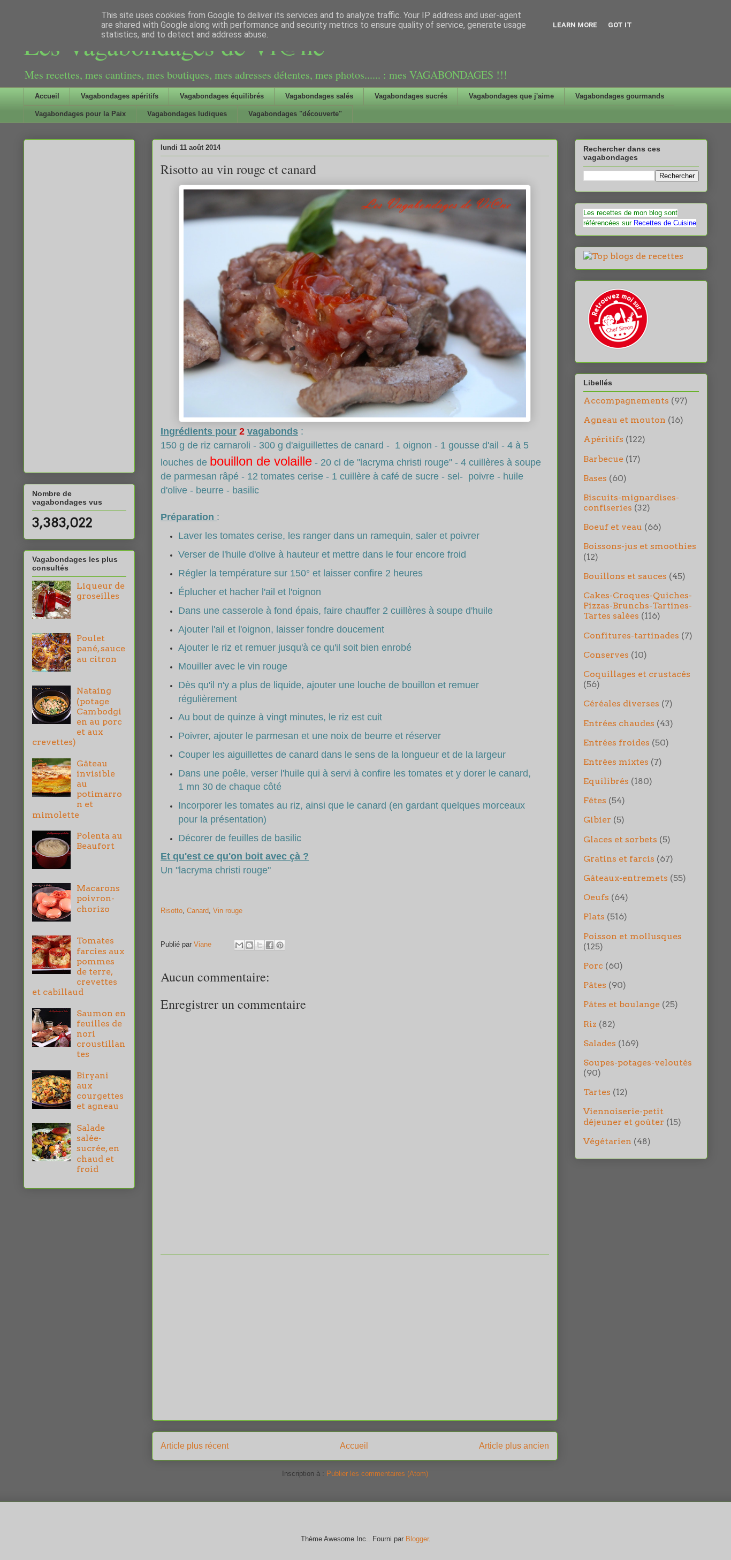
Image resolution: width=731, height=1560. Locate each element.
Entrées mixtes (616, 762)
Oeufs (596, 897)
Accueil (47, 96)
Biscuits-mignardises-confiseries (631, 502)
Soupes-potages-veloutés (637, 1062)
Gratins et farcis (618, 859)
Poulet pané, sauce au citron (101, 648)
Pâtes (594, 985)
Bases (595, 478)
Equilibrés (606, 781)
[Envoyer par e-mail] (239, 945)
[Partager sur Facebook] (269, 945)
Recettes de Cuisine (665, 223)
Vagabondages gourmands (619, 96)
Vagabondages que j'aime (511, 96)
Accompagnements (626, 400)
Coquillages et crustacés (636, 674)
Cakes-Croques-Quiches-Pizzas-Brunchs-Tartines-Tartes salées (637, 605)
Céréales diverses (621, 703)
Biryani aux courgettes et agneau (100, 1091)
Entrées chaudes (618, 723)
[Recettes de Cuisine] (617, 349)
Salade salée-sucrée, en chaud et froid (98, 1148)
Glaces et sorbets (620, 839)
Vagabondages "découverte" (295, 114)
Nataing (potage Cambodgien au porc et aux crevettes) (77, 716)
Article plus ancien (514, 1445)
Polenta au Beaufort (100, 841)
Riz (590, 1024)
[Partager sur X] (259, 945)
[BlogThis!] (249, 945)
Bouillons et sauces (625, 576)
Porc (593, 966)
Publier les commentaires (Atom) (377, 1474)
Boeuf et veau (612, 527)
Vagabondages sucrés (411, 96)
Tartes (597, 1092)
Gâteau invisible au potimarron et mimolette (77, 789)
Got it (620, 25)
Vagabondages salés (319, 96)
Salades (599, 1043)
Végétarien (607, 1141)
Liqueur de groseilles (101, 591)
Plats (594, 916)
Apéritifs (603, 439)
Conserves (606, 655)
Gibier (597, 820)
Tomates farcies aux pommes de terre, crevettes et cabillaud (78, 966)
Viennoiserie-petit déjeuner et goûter (623, 1116)
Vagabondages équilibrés (222, 96)
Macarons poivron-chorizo (98, 898)
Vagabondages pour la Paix (80, 114)
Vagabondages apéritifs (119, 96)
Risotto (171, 911)
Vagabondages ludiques (187, 114)
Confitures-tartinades (631, 635)
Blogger (417, 1539)
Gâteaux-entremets (625, 878)
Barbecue (603, 459)
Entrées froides (616, 742)
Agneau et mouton (624, 420)
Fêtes (594, 800)
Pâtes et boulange (621, 1004)
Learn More (575, 25)
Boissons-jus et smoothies (639, 546)
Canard (198, 911)
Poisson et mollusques (632, 936)
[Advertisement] (355, 1337)
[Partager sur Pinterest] (280, 945)
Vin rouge (227, 911)
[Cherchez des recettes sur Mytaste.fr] (633, 256)
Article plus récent (195, 1445)
